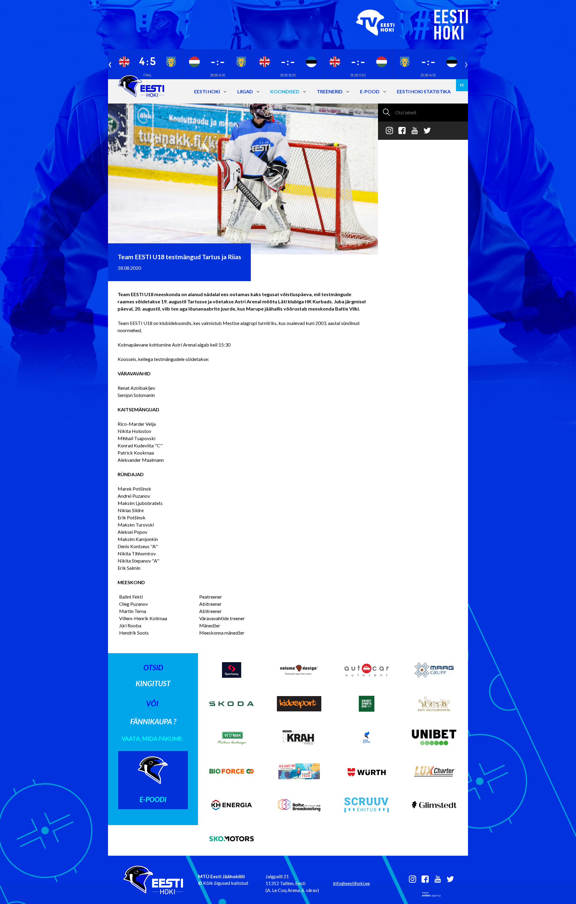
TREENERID (330, 91)
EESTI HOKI (207, 91)
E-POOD (370, 91)
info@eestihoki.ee (351, 883)
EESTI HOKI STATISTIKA (424, 91)
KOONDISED (284, 91)
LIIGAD (245, 91)
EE (462, 85)
